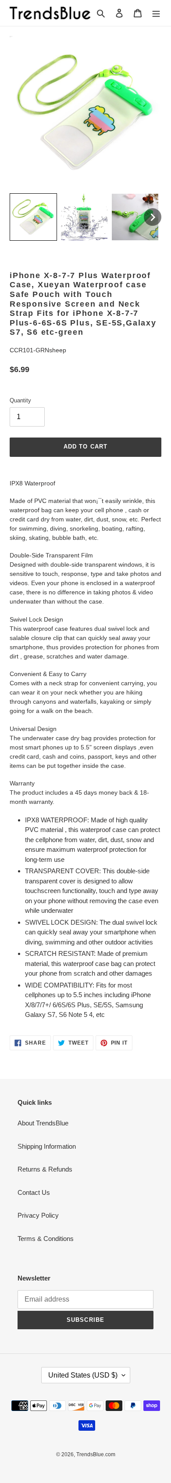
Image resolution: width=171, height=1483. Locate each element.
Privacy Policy (38, 1215)
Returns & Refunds (45, 1169)
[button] (33, 217)
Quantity (20, 400)
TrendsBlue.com (95, 1454)
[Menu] (156, 13)
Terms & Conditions (46, 1238)
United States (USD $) (83, 1375)
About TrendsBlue (43, 1123)
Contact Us (34, 1192)
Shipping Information (47, 1146)
